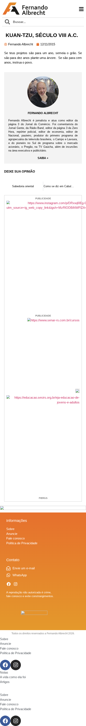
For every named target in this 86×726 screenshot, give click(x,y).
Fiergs (43, 498)
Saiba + (43, 158)
